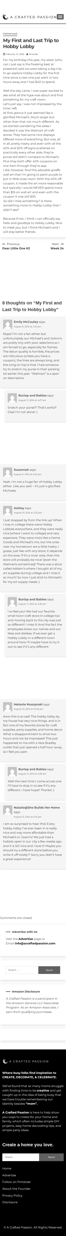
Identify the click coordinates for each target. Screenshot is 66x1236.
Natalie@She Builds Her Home (37, 807)
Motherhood (10, 33)
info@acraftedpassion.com (35, 943)
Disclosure (9, 1202)
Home (6, 1168)
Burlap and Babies (32, 395)
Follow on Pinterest (16, 1182)
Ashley (19, 508)
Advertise (9, 1175)
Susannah (21, 470)
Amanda (33, 54)
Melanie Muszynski (28, 704)
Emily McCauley (26, 322)
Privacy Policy (12, 1195)
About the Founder (16, 1189)
